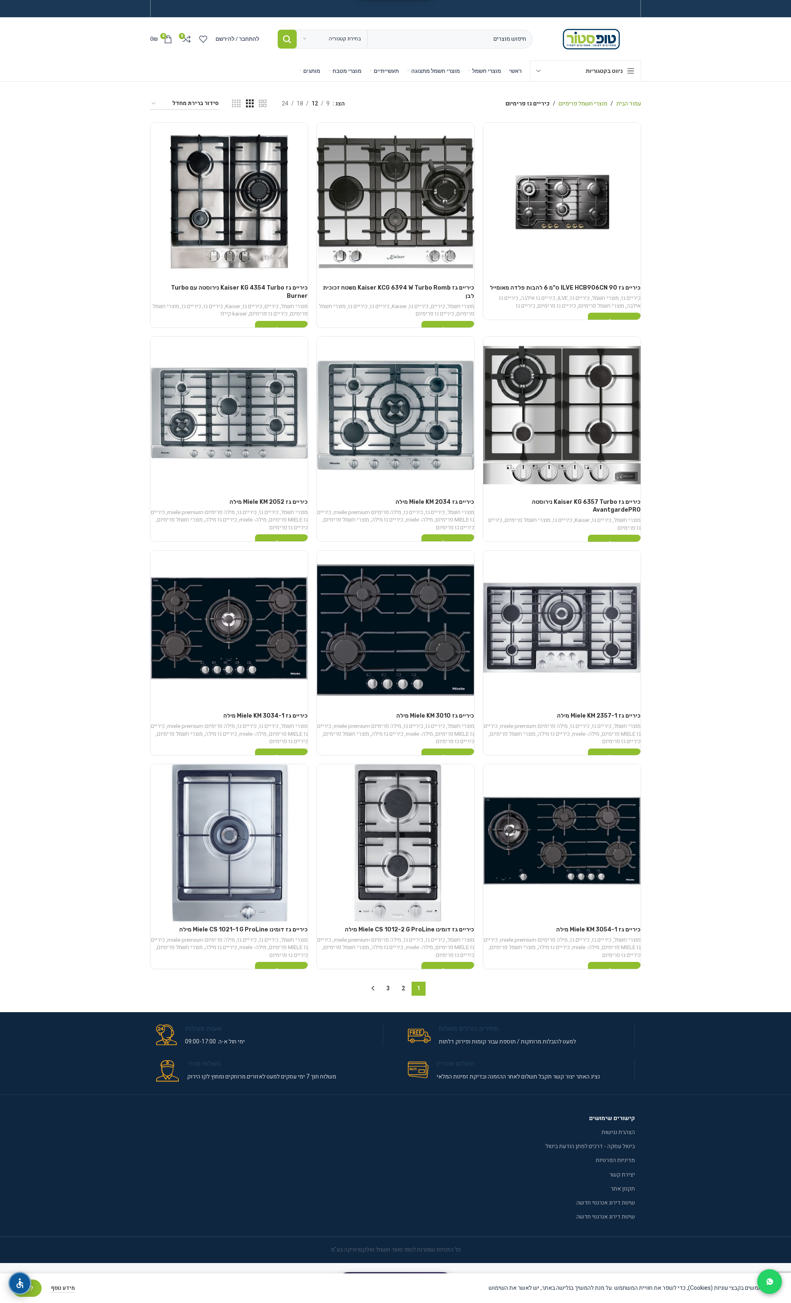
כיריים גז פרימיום (557, 306)
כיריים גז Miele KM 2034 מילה (435, 501)
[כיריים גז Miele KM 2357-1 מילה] (562, 629)
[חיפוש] (287, 39)
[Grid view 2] (263, 103)
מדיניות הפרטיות (615, 1160)
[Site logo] (593, 38)
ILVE (563, 298)
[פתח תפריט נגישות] (19, 1283)
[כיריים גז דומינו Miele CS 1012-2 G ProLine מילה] (395, 843)
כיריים (438, 306)
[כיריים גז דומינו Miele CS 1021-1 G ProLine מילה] (229, 843)
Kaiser (399, 306)
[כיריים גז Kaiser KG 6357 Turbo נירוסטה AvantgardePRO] (562, 415)
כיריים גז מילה (387, 520)
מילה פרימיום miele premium (367, 512)
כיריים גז (631, 298)
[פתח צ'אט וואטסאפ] (769, 1281)
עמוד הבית (628, 103)
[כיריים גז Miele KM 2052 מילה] (229, 415)
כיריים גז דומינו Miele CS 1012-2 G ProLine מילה (409, 929)
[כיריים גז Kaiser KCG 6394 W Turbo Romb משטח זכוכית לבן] (395, 201)
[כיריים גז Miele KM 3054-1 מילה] (562, 843)
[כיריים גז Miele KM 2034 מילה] (395, 415)
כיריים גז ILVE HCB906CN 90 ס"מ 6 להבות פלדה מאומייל (565, 287)
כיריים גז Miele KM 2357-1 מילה (599, 715)
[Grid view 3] (250, 103)
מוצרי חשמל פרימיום (583, 103)
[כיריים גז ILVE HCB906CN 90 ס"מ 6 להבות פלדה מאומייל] (562, 201)
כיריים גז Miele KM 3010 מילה (435, 715)
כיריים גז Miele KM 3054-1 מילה (598, 929)
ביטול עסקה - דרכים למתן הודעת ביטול (590, 1146)
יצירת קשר (622, 1174)
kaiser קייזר (233, 314)
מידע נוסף (62, 1288)
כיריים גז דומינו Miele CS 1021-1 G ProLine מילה (243, 929)
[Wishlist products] (203, 39)
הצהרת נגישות (618, 1132)
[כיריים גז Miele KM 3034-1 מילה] (229, 629)
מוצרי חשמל (605, 298)
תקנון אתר (623, 1188)
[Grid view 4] (236, 103)
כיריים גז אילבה (538, 298)
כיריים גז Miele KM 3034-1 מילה (265, 715)
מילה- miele (419, 520)
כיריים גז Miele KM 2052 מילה (268, 501)
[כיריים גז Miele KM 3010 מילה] (395, 629)
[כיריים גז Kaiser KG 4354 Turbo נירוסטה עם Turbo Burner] (229, 201)
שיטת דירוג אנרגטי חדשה (605, 1202)
